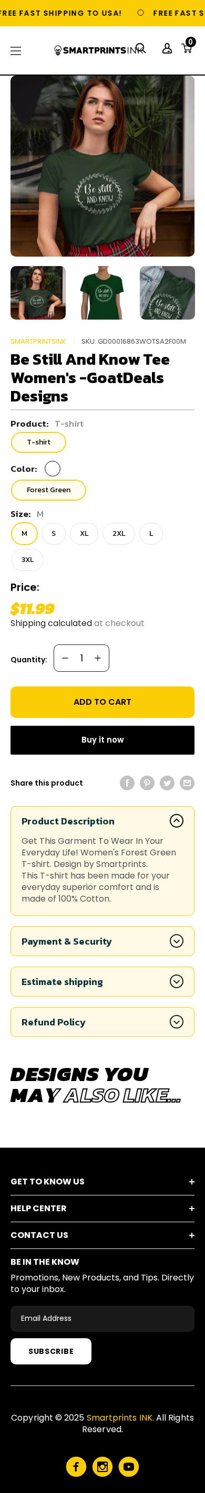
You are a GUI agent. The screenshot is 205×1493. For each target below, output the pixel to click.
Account (168, 48)
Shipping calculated (51, 623)
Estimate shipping (62, 981)
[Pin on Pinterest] (147, 783)
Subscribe (51, 1351)
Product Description (68, 821)
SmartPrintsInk (38, 341)
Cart (190, 45)
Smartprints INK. (120, 1418)
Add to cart (102, 702)
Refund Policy (54, 1022)
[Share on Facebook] (127, 783)
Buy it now (102, 739)
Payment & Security (67, 941)
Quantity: (29, 659)
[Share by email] (187, 783)
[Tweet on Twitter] (167, 783)
